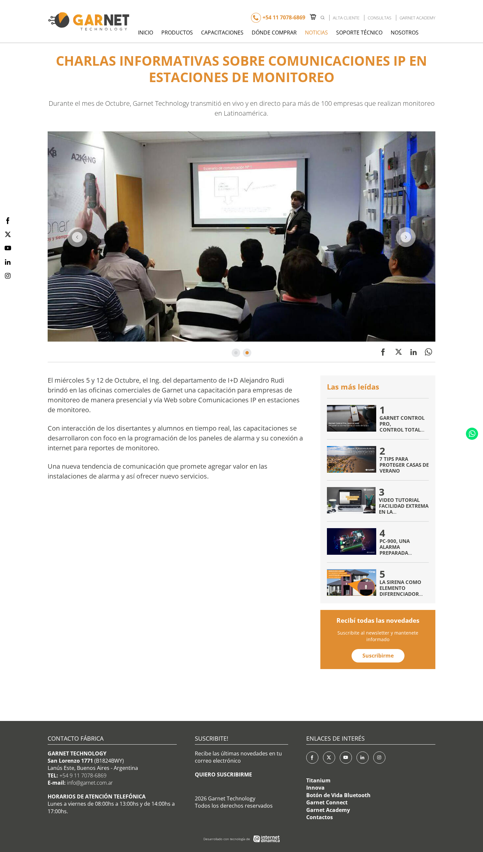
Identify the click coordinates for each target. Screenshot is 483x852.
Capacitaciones (222, 32)
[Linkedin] (413, 352)
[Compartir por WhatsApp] (428, 352)
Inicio (145, 32)
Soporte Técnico (359, 32)
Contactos (319, 817)
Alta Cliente (346, 18)
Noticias (316, 32)
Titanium (318, 780)
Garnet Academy (417, 18)
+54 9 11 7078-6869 (82, 775)
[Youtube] (346, 757)
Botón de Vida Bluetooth (338, 795)
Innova (315, 787)
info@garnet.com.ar (90, 782)
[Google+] (379, 757)
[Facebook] (383, 352)
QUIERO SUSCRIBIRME (223, 774)
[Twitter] (398, 352)
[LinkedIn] (362, 757)
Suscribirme (378, 655)
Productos (177, 32)
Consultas (379, 18)
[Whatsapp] (472, 434)
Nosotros (405, 32)
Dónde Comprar (274, 32)
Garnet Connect (327, 802)
